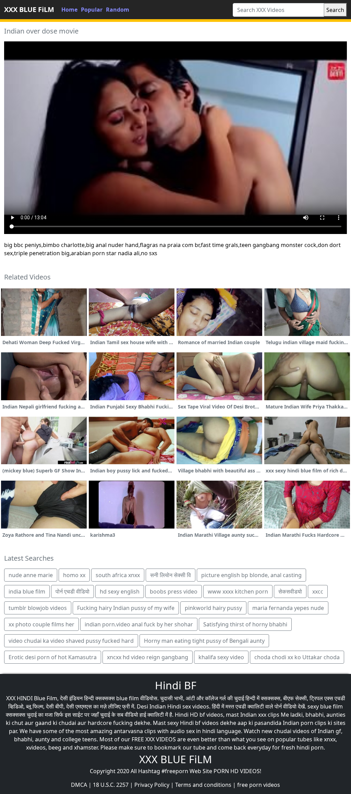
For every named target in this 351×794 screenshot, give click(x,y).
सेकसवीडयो (290, 591)
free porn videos (258, 785)
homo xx (74, 575)
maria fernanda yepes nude (288, 608)
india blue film (27, 591)
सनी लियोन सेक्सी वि (170, 575)
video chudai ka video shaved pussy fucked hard (71, 641)
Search (335, 10)
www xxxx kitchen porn (238, 591)
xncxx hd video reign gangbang (147, 657)
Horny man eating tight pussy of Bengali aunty (204, 641)
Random (117, 9)
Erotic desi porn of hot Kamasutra (53, 657)
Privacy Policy (151, 785)
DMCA (79, 785)
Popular (91, 9)
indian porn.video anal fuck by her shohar (139, 624)
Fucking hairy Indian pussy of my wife (125, 608)
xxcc (317, 591)
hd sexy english (120, 591)
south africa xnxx (118, 575)
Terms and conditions (203, 785)
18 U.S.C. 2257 (111, 785)
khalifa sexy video (221, 657)
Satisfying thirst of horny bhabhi (245, 624)
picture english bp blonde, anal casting (251, 575)
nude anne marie (31, 575)
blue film (127, 698)
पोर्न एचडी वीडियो (72, 591)
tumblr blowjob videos (38, 608)
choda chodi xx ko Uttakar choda (297, 657)
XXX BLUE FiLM (29, 9)
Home (69, 9)
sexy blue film (325, 706)
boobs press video (173, 591)
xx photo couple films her (41, 624)
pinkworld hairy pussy (213, 608)
